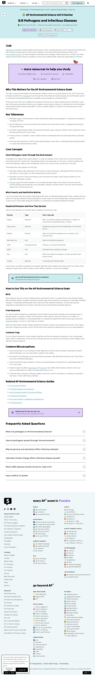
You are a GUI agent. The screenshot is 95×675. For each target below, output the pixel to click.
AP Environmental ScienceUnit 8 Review (47, 14)
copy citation (61, 30)
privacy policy (7, 661)
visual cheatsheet (30, 30)
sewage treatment (12, 321)
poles (52, 130)
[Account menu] (88, 3)
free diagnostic (77, 3)
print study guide (46, 30)
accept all (21, 670)
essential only (9, 670)
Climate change (14, 182)
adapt (19, 119)
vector (44, 98)
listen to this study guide (48, 35)
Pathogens (9, 50)
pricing (34, 3)
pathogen (27, 96)
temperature (32, 368)
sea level (43, 368)
